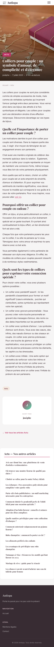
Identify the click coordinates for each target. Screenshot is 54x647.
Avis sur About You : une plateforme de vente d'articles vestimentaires (25, 463)
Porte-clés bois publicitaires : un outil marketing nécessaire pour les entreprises (27, 494)
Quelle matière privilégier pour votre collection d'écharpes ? (26, 519)
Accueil (5, 85)
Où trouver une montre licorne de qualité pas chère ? (25, 472)
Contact (6, 631)
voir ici (18, 197)
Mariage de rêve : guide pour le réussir (23, 563)
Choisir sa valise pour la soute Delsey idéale (25, 479)
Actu (6, 54)
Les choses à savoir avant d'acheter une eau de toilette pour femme (26, 570)
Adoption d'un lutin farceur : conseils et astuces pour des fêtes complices (26, 511)
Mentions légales (9, 627)
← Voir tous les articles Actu (15, 432)
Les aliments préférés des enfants (20, 541)
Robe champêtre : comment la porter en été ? (25, 535)
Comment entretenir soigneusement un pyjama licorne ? (26, 528)
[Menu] (48, 3)
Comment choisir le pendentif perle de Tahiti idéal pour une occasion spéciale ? (25, 503)
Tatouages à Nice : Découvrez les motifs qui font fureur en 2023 (27, 556)
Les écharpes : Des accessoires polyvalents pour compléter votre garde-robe (27, 486)
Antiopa (10, 3)
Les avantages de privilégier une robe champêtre (22, 547)
